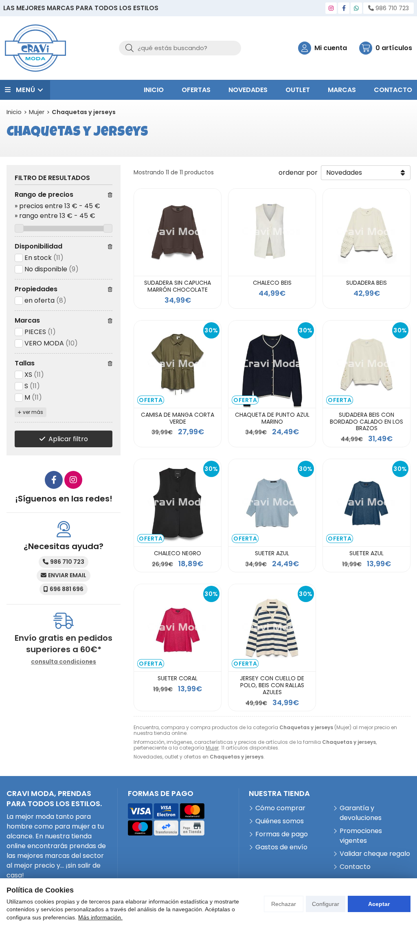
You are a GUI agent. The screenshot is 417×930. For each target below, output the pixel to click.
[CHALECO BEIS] (272, 232)
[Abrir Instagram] (331, 8)
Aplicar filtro (68, 439)
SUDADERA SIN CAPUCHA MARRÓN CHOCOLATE (177, 286)
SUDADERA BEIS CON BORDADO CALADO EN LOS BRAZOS (366, 422)
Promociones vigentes (361, 835)
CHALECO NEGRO (177, 553)
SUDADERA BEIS (366, 283)
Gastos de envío (281, 847)
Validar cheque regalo (375, 853)
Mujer (212, 747)
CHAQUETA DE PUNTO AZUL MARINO (272, 418)
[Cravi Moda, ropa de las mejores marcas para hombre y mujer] (35, 48)
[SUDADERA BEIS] (366, 232)
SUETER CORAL (178, 678)
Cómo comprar (280, 808)
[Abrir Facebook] (344, 8)
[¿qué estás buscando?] (180, 48)
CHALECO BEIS (272, 283)
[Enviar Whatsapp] (356, 8)
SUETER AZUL (272, 553)
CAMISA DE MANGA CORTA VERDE (177, 418)
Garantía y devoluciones (361, 812)
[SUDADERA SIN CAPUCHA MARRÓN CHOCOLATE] (177, 232)
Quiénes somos (279, 821)
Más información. (100, 917)
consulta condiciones (63, 661)
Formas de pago (281, 834)
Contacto (355, 866)
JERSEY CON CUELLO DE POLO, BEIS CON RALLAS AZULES (272, 685)
